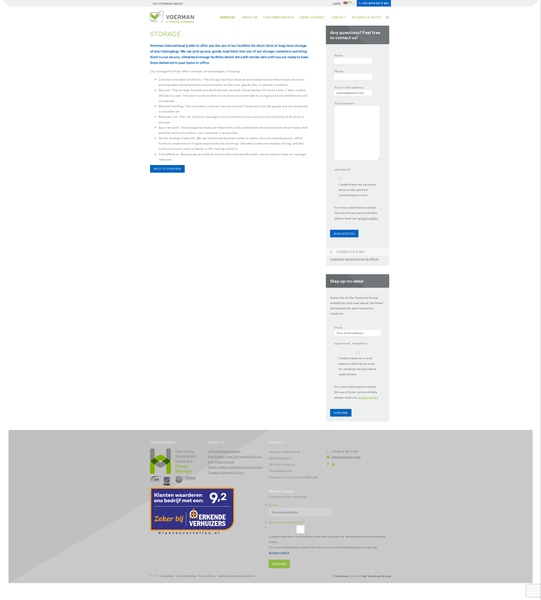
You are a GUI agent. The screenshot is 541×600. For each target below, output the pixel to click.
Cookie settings (186, 575)
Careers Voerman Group (226, 472)
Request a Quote (366, 17)
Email (338, 327)
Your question (344, 103)
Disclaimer (167, 575)
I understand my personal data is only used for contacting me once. (357, 189)
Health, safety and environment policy (235, 467)
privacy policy (368, 218)
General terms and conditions (236, 575)
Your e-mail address (349, 87)
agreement (342, 169)
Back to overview (167, 168)
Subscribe (341, 412)
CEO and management (224, 451)
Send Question (344, 233)
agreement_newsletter (351, 343)
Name (338, 55)
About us (249, 17)
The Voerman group (167, 3)
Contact (338, 17)
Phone (339, 71)
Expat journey (312, 17)
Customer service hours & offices (354, 259)
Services (227, 17)
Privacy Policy (207, 575)
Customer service (279, 17)
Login (337, 3)
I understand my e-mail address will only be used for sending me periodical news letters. (357, 366)
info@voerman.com (346, 457)
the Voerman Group (376, 576)
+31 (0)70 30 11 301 (375, 3)
